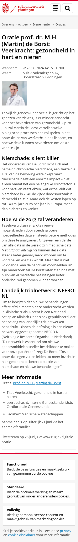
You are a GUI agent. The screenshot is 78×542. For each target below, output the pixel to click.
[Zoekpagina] (67, 8)
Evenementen (42, 24)
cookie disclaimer (21, 535)
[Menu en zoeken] (55, 8)
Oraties (61, 24)
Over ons (8, 24)
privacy (65, 531)
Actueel (23, 24)
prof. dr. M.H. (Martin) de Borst (37, 383)
